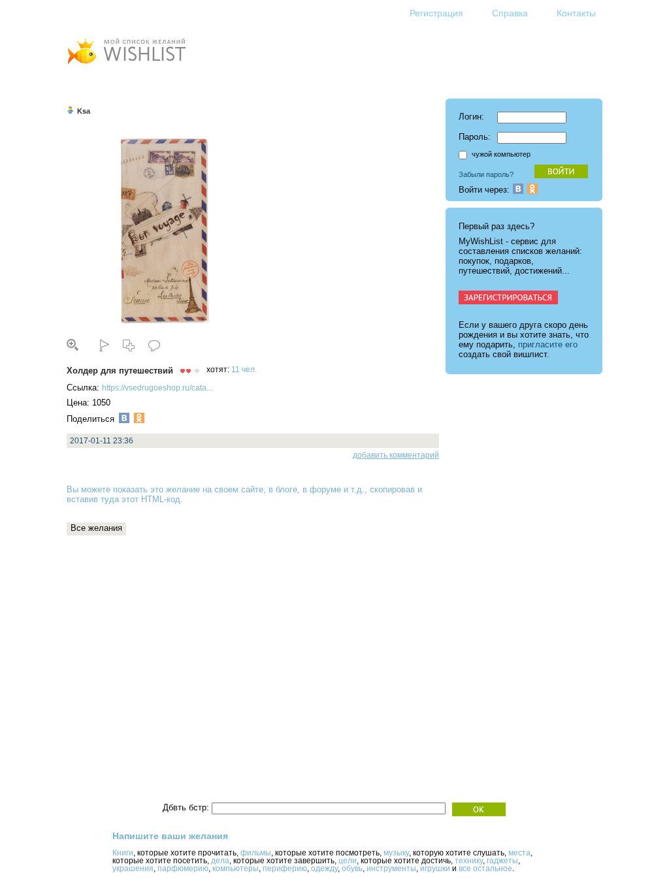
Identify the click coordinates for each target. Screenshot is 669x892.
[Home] (126, 66)
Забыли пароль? (486, 174)
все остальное (485, 868)
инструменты (391, 868)
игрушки (435, 868)
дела (220, 861)
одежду (324, 868)
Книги (122, 853)
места (519, 853)
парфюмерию (182, 868)
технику (469, 861)
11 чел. (244, 370)
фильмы (255, 853)
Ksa (83, 111)
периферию (285, 868)
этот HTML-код (151, 499)
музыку (396, 853)
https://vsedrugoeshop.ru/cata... (157, 388)
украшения (133, 868)
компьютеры (235, 868)
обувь (352, 868)
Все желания (96, 528)
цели (347, 861)
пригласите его (548, 344)
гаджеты (502, 861)
